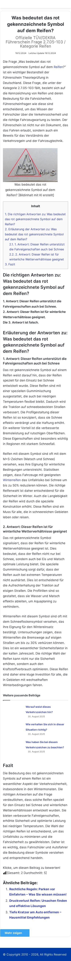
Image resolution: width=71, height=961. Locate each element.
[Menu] (66, 5)
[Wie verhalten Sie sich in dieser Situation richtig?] (13, 728)
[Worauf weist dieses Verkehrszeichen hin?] (13, 710)
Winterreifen (12, 480)
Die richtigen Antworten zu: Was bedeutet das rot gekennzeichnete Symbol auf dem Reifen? (35, 219)
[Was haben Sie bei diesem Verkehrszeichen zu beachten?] (13, 746)
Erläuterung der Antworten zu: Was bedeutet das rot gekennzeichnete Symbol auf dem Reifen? (34, 234)
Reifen (58, 67)
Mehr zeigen (14, 933)
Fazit (10, 264)
